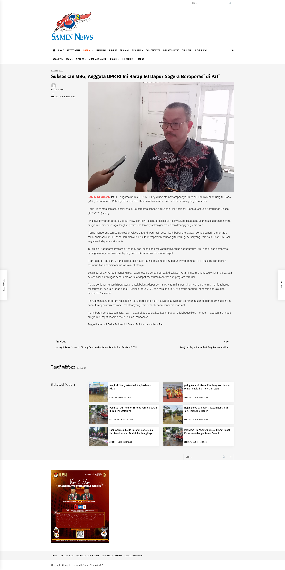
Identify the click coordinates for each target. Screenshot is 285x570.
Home (55, 556)
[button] (233, 50)
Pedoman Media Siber (88, 556)
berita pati (101, 324)
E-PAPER (80, 59)
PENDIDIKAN (201, 50)
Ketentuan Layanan (112, 556)
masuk (65, 368)
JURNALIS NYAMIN (98, 59)
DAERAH (87, 50)
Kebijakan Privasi (134, 556)
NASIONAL (101, 50)
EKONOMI (124, 50)
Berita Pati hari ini (117, 324)
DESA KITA (58, 59)
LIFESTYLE (127, 59)
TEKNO (141, 59)
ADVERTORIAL (73, 50)
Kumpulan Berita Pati (152, 324)
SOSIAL (69, 59)
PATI (61, 71)
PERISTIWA (137, 50)
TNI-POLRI (187, 50)
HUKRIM (113, 50)
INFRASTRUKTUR (171, 50)
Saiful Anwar (57, 90)
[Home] (54, 50)
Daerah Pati (134, 324)
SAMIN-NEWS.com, (99, 197)
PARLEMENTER (153, 50)
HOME (61, 50)
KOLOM (113, 59)
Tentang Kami (67, 556)
